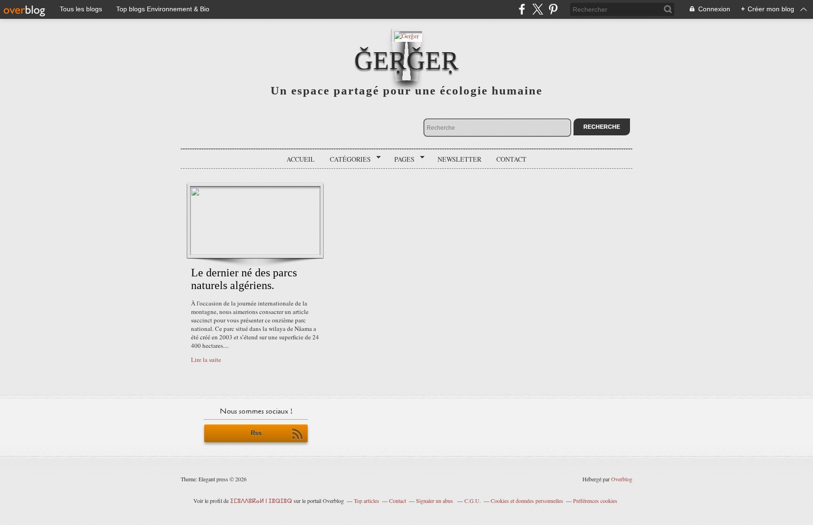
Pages (401, 159)
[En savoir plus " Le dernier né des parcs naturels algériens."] (255, 253)
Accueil (301, 159)
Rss (256, 433)
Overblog (621, 479)
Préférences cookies (595, 500)
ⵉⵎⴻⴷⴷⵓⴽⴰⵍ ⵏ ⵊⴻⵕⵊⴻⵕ (261, 500)
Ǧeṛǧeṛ (406, 60)
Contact (511, 159)
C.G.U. (472, 500)
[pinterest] (553, 9)
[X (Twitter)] (537, 9)
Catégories (347, 159)
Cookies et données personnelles (527, 500)
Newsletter (459, 159)
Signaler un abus (435, 500)
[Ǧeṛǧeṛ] (406, 35)
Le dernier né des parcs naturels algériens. (244, 278)
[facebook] (522, 9)
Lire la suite (206, 359)
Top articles (366, 500)
